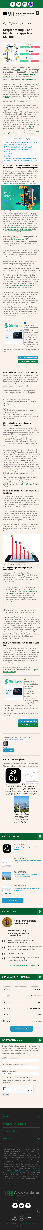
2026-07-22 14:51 (20, 858)
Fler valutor (21, 1029)
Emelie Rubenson (17, 739)
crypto (30, 213)
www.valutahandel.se (28, 1224)
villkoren (20, 1078)
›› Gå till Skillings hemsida (28, 361)
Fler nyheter (12, 900)
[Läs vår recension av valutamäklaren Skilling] (13, 325)
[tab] (21, 1116)
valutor (13, 471)
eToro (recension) (20, 285)
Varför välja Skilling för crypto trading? (18, 147)
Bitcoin (10, 22)
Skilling (17, 70)
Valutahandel (33, 84)
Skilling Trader (26, 484)
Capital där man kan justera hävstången (18, 230)
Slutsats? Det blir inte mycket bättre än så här (20, 161)
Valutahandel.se (30, 79)
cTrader (5, 486)
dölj (29, 139)
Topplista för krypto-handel (22, 966)
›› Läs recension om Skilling (28, 357)
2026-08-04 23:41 (20, 844)
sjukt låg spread (19, 239)
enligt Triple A (32, 127)
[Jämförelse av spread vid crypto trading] (21, 549)
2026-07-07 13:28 (20, 872)
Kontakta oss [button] (9, 1138)
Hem (4, 22)
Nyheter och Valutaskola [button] (14, 1124)
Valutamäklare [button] (10, 1131)
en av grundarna (14, 88)
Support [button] (7, 1116)
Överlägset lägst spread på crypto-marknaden (20, 158)
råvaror (22, 471)
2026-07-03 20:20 (20, 886)
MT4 (33, 484)
